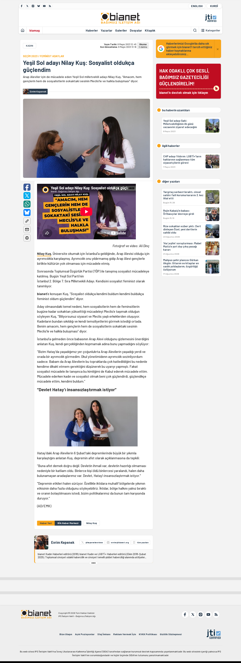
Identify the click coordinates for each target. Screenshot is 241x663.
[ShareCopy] (27, 221)
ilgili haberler (171, 145)
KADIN (29, 45)
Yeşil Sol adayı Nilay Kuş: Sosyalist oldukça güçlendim (78, 66)
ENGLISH (197, 6)
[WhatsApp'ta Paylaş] (27, 204)
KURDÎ (214, 6)
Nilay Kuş (44, 254)
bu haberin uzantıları (176, 110)
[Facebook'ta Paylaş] (27, 187)
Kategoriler (213, 30)
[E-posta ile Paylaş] (27, 229)
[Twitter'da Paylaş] (27, 195)
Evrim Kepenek (62, 542)
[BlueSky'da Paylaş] (27, 212)
